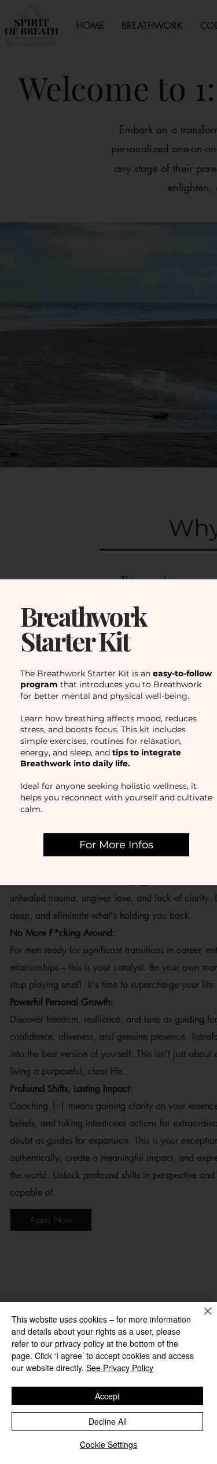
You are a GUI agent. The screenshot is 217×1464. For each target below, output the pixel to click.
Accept (107, 1396)
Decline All (108, 1421)
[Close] (201, 1318)
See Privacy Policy (119, 1367)
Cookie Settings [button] (108, 1444)
